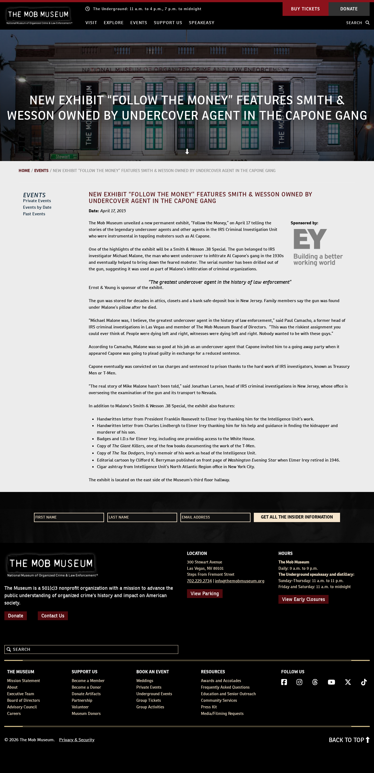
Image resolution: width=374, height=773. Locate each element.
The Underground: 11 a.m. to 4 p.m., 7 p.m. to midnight (147, 8)
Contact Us (52, 615)
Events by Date (37, 207)
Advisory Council (22, 706)
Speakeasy (201, 22)
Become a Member (88, 680)
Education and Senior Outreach (228, 693)
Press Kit (209, 706)
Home (24, 170)
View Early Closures (303, 599)
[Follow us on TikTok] (364, 682)
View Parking (205, 593)
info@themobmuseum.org (239, 581)
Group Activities (150, 706)
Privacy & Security (76, 740)
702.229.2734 (199, 581)
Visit (91, 22)
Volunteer (80, 706)
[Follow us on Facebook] (284, 682)
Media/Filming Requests (222, 713)
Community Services (219, 700)
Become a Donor (86, 687)
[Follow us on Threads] (315, 682)
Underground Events (154, 693)
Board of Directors (23, 700)
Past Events (34, 214)
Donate (15, 615)
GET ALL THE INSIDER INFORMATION (297, 517)
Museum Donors (86, 713)
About (12, 687)
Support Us (168, 22)
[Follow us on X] (348, 682)
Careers (14, 713)
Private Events (37, 201)
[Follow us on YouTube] (331, 682)
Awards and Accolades (221, 680)
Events (139, 22)
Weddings (144, 680)
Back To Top (347, 740)
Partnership (82, 700)
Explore (114, 22)
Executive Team (20, 693)
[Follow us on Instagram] (299, 682)
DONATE (349, 9)
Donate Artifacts (86, 693)
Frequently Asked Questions (225, 687)
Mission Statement (23, 680)
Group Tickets (148, 700)
